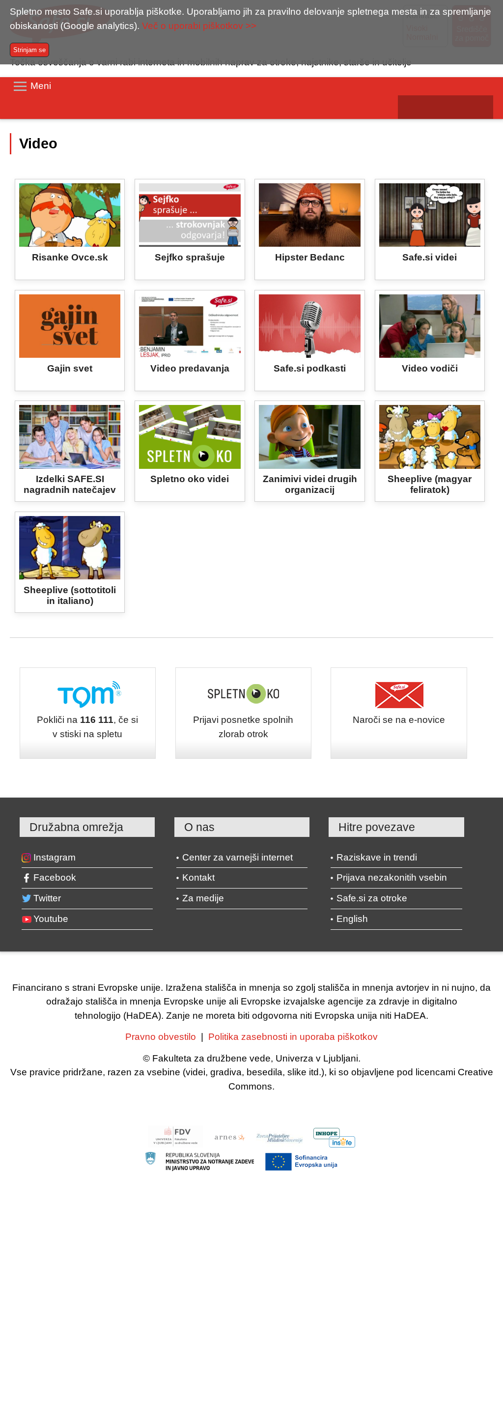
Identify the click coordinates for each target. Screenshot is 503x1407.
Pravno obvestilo (160, 1037)
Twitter (47, 898)
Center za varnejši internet (237, 857)
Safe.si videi (429, 257)
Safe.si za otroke (371, 898)
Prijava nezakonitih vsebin (391, 877)
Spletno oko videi (189, 479)
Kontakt (198, 877)
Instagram (54, 857)
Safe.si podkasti (310, 368)
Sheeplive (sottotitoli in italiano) (70, 595)
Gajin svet (69, 368)
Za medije (203, 898)
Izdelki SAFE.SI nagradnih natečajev (70, 484)
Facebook (54, 877)
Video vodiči (430, 368)
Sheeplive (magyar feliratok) (430, 484)
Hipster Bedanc (310, 257)
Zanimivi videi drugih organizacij (310, 484)
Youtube (50, 919)
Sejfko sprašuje (190, 257)
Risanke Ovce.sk (70, 257)
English (352, 919)
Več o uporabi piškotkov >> (199, 26)
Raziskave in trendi (376, 857)
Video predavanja (189, 368)
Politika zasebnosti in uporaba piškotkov (293, 1037)
